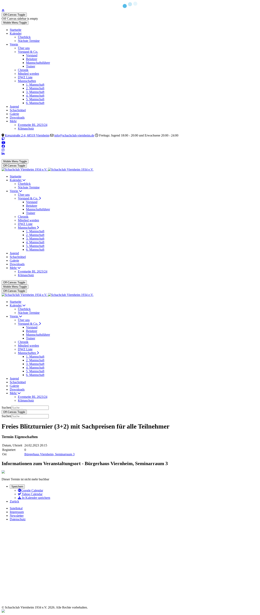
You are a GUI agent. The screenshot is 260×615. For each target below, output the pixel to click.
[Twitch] (3, 139)
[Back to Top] (3, 10)
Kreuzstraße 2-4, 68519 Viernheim (27, 135)
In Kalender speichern (35, 497)
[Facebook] (3, 146)
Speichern (17, 486)
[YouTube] (3, 142)
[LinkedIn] (3, 153)
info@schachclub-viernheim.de (74, 135)
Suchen (6, 407)
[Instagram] (3, 150)
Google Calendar (32, 490)
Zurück (14, 501)
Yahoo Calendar (31, 494)
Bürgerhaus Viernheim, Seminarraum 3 (49, 454)
